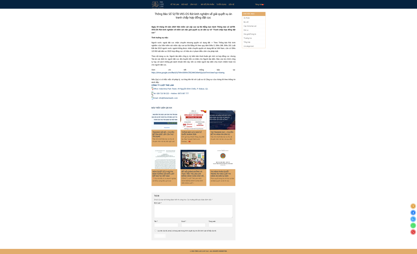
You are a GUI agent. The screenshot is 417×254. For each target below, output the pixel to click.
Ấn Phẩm (247, 18)
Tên (156, 221)
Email (183, 221)
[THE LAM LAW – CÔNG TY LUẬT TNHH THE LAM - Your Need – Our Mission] (159, 4)
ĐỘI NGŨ (184, 4)
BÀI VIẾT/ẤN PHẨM (207, 4)
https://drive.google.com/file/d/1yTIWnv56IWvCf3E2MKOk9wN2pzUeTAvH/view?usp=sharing (187, 72)
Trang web (212, 221)
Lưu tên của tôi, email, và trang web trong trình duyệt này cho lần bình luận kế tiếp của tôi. (187, 231)
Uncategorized (249, 46)
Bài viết (246, 22)
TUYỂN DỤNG (221, 4)
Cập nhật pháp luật (250, 26)
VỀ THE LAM (174, 4)
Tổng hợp (247, 42)
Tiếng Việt (258, 4)
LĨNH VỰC (193, 4)
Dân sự (246, 30)
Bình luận (157, 203)
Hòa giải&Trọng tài (250, 34)
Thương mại (248, 38)
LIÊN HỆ (231, 4)
